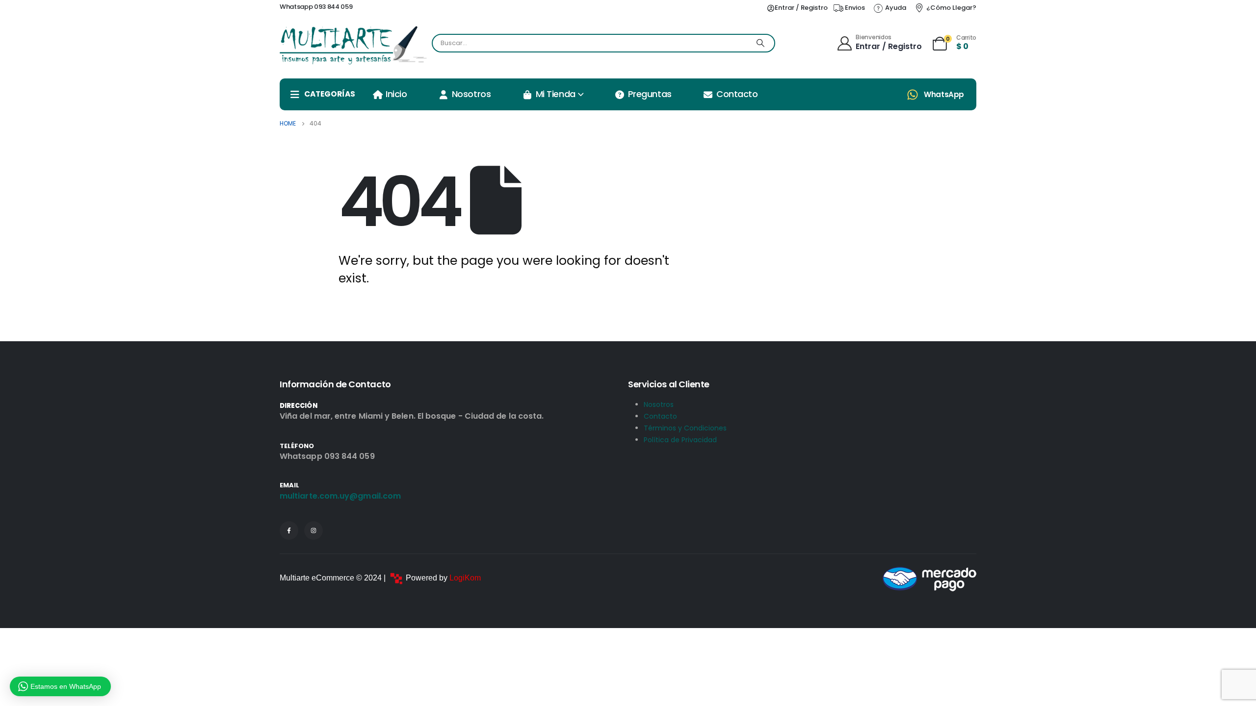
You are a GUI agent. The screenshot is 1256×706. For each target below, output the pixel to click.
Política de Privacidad (680, 440)
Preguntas (650, 94)
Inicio (396, 94)
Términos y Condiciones (685, 428)
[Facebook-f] (289, 530)
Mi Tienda (556, 94)
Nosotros (471, 94)
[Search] (760, 43)
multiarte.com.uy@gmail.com (340, 496)
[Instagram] (313, 530)
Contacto (737, 94)
